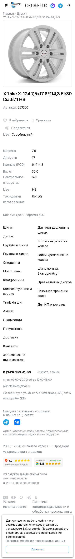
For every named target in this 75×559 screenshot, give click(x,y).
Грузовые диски (15, 254)
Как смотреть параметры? (23, 215)
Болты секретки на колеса (52, 243)
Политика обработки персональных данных (35, 540)
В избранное (18, 120)
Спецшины (11, 262)
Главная (8, 13)
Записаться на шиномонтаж (14, 357)
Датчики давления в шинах (53, 230)
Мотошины (11, 271)
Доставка (10, 337)
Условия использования (15, 504)
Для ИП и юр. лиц (51, 304)
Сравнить (43, 120)
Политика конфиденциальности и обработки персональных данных (52, 509)
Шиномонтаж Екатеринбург (48, 271)
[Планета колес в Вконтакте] (18, 423)
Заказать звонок (48, 372)
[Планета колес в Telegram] (7, 423)
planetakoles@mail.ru (16, 386)
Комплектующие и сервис (17, 291)
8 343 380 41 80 (35, 5)
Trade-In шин (13, 302)
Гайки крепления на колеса (53, 257)
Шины (7, 227)
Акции (8, 311)
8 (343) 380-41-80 (17, 372)
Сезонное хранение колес (53, 293)
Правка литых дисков (55, 282)
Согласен (37, 549)
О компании (12, 320)
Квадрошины (13, 280)
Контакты (10, 346)
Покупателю (12, 329)
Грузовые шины (15, 245)
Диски (21, 13)
